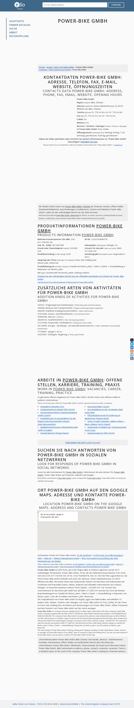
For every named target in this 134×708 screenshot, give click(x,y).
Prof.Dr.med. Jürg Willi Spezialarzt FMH (100, 564)
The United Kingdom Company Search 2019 (100, 704)
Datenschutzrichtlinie (69, 704)
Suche (13, 28)
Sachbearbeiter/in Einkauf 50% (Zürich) (57, 409)
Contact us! (118, 145)
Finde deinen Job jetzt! (82, 442)
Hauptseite (16, 21)
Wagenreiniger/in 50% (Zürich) (101, 433)
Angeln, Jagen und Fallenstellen (60, 67)
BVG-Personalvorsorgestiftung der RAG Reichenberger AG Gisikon (84, 567)
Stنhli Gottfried (84, 555)
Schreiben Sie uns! (88, 141)
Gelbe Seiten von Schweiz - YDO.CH (28, 704)
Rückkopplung (19, 36)
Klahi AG (47, 558)
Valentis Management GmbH (67, 558)
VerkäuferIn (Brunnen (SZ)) (52, 406)
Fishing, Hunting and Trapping (60, 70)
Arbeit (13, 32)
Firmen (42, 67)
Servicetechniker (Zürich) (98, 406)
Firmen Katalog (19, 24)
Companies (43, 70)
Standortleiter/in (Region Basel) (54, 433)
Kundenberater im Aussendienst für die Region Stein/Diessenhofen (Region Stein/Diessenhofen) (57, 421)
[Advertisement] (20, 81)
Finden (116, 4)
